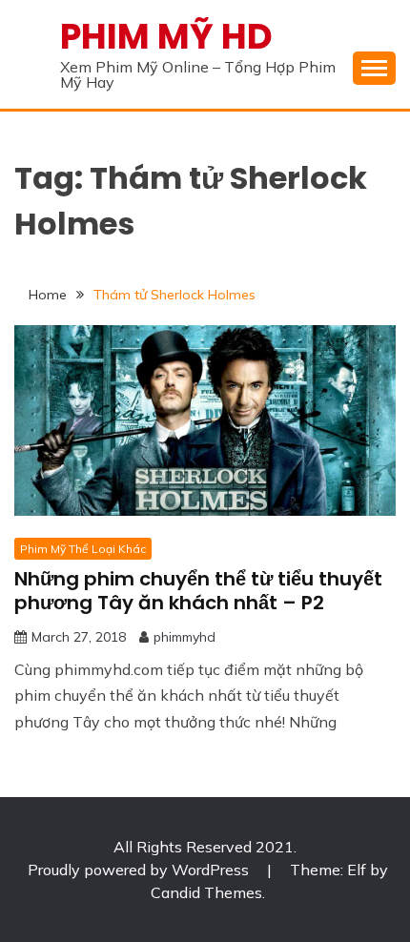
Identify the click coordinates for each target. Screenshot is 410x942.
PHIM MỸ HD (166, 36)
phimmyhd (184, 636)
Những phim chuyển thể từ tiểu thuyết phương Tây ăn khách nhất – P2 (198, 590)
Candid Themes (206, 892)
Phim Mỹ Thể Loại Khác (83, 549)
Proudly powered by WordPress (140, 869)
